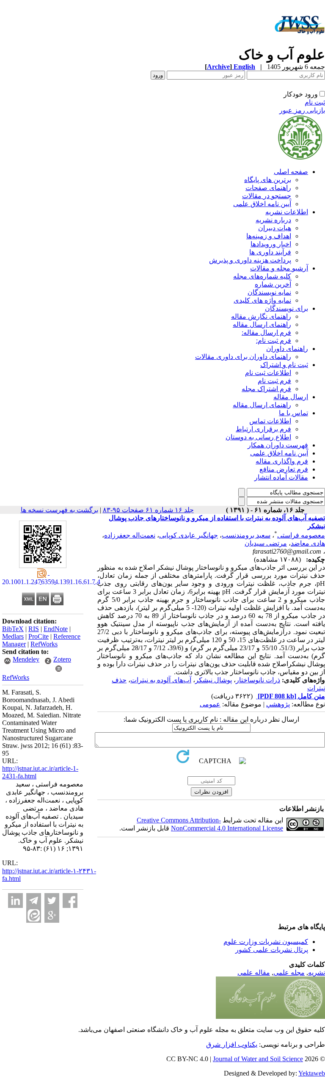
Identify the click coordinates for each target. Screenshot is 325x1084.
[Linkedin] (15, 900)
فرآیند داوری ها (270, 252)
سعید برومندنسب (246, 535)
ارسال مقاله (290, 396)
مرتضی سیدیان (266, 543)
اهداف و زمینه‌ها (268, 236)
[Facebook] (70, 900)
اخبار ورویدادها (271, 244)
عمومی (210, 704)
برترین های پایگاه (267, 179)
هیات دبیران (274, 228)
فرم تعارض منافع (283, 469)
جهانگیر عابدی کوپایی (188, 535)
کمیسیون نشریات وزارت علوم (265, 941)
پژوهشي (278, 704)
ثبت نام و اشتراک (284, 364)
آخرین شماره (273, 284)
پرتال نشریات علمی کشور (271, 949)
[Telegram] (33, 900)
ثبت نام (315, 102)
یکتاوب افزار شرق (231, 1044)
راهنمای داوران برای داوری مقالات (243, 356)
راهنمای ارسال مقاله (262, 324)
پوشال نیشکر (213, 680)
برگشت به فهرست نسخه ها (59, 509)
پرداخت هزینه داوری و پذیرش (250, 260)
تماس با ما (293, 412)
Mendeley (26, 659)
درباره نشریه (273, 219)
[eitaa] (33, 915)
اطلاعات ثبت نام (268, 372)
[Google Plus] (51, 915)
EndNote (56, 628)
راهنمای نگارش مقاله (261, 316)
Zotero (62, 659)
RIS (33, 628)
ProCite (38, 636)
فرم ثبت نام (274, 380)
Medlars (13, 636)
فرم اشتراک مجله (266, 388)
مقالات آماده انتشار (281, 477)
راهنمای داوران (287, 348)
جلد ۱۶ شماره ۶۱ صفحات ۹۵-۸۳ (148, 509)
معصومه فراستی (301, 535)
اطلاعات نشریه (286, 211)
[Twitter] (51, 900)
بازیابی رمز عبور (302, 110)
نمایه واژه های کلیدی (262, 300)
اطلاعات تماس (270, 421)
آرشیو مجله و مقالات (279, 268)
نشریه (316, 972)
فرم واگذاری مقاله (282, 461)
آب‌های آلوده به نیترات (160, 680)
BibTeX (13, 628)
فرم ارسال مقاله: (266, 332)
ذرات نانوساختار (258, 680)
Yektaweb (311, 1073)
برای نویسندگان (286, 308)
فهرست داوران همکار (278, 445)
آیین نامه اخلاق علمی (262, 203)
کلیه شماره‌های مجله (262, 276)
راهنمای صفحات (268, 187)
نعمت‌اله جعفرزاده (129, 535)
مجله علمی (289, 972)
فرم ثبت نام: (273, 340)
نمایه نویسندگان (269, 292)
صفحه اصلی (291, 171)
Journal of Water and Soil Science (258, 1058)
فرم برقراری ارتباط (263, 429)
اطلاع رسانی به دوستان (258, 437)
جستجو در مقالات (266, 195)
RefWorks (44, 644)
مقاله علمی (253, 972)
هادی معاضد (308, 543)
